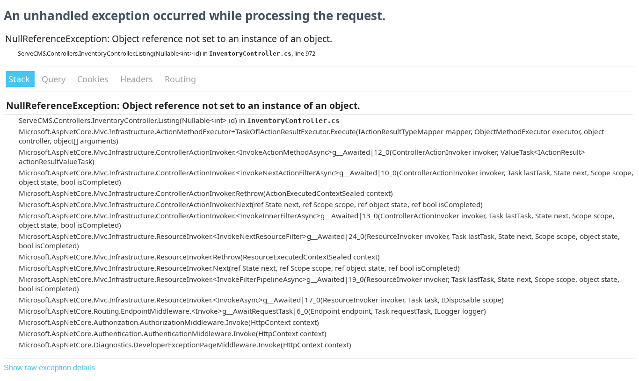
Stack (20, 79)
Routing (180, 79)
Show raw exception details (49, 368)
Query (55, 79)
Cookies (94, 79)
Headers (137, 79)
